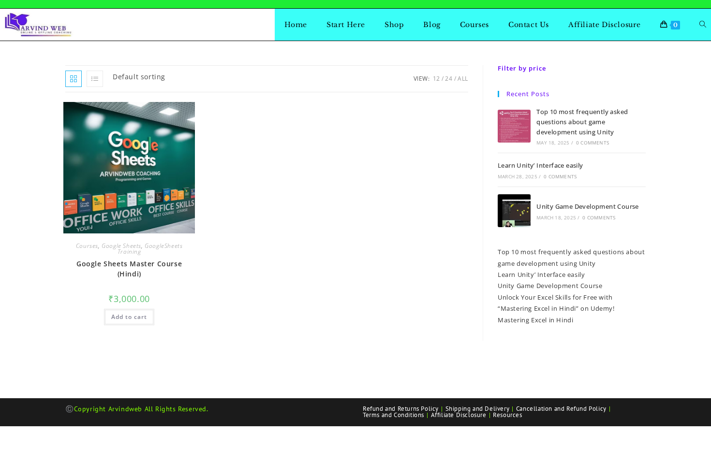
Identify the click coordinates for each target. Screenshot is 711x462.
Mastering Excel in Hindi (535, 320)
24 (448, 78)
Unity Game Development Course (587, 206)
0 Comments (592, 142)
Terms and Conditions (393, 415)
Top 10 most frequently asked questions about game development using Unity (582, 121)
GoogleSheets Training (150, 249)
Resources (507, 415)
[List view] (95, 79)
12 (436, 78)
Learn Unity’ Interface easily (540, 165)
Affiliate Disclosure (459, 415)
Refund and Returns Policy (401, 408)
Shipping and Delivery (477, 408)
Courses (87, 246)
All (463, 78)
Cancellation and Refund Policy (561, 408)
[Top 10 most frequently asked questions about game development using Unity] (514, 126)
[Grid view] (73, 79)
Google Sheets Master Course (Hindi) (129, 268)
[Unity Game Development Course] (514, 210)
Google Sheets (121, 246)
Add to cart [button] (129, 317)
